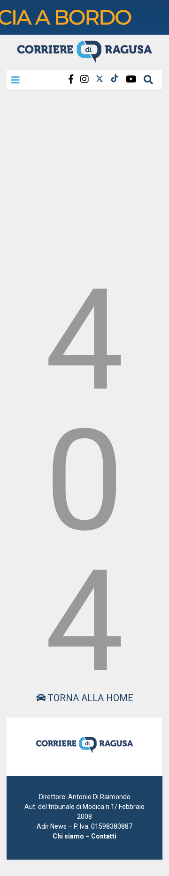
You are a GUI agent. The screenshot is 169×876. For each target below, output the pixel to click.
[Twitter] (99, 79)
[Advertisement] (84, 180)
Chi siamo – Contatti (84, 836)
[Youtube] (131, 79)
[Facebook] (71, 79)
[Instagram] (84, 79)
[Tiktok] (114, 79)
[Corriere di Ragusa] (84, 59)
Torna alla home (89, 698)
